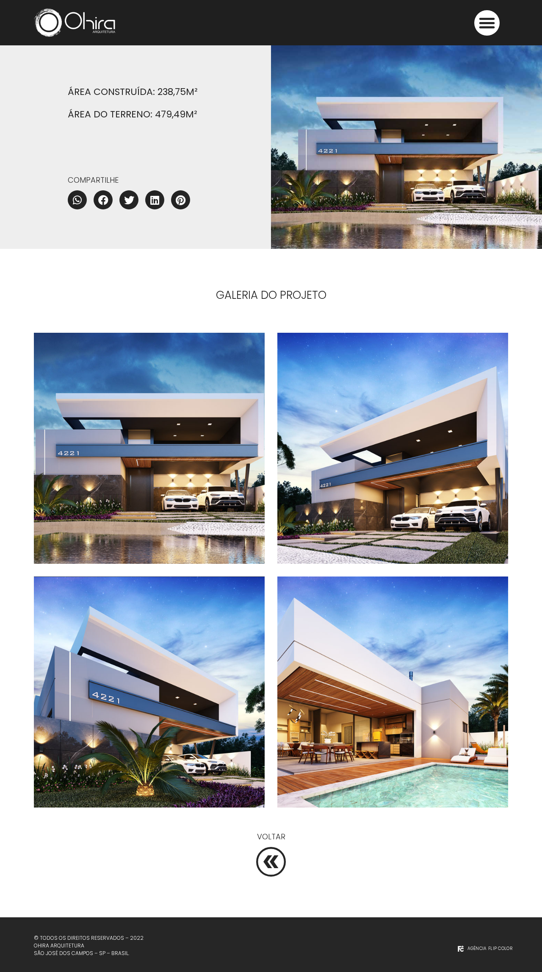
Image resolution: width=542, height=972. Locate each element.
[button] (487, 23)
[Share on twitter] (128, 199)
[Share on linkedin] (154, 199)
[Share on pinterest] (180, 199)
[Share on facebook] (103, 199)
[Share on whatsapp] (77, 199)
